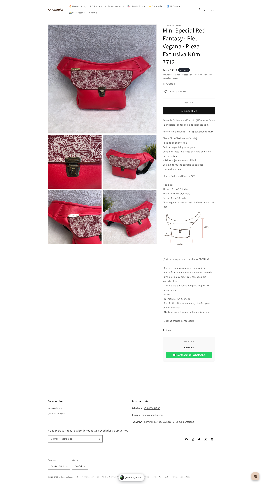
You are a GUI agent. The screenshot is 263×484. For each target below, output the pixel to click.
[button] (114, 6)
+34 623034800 (152, 408)
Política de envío (149, 477)
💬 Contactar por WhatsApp (189, 355)
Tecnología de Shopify (70, 477)
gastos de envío (191, 75)
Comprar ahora (189, 110)
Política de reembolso (90, 477)
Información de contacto (181, 477)
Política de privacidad (111, 477)
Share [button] (168, 330)
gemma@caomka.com (151, 415)
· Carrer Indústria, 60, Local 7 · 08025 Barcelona (163, 421)
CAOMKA (57, 477)
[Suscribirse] (99, 438)
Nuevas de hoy (55, 408)
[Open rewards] (255, 476)
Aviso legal (163, 477)
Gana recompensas (57, 413)
